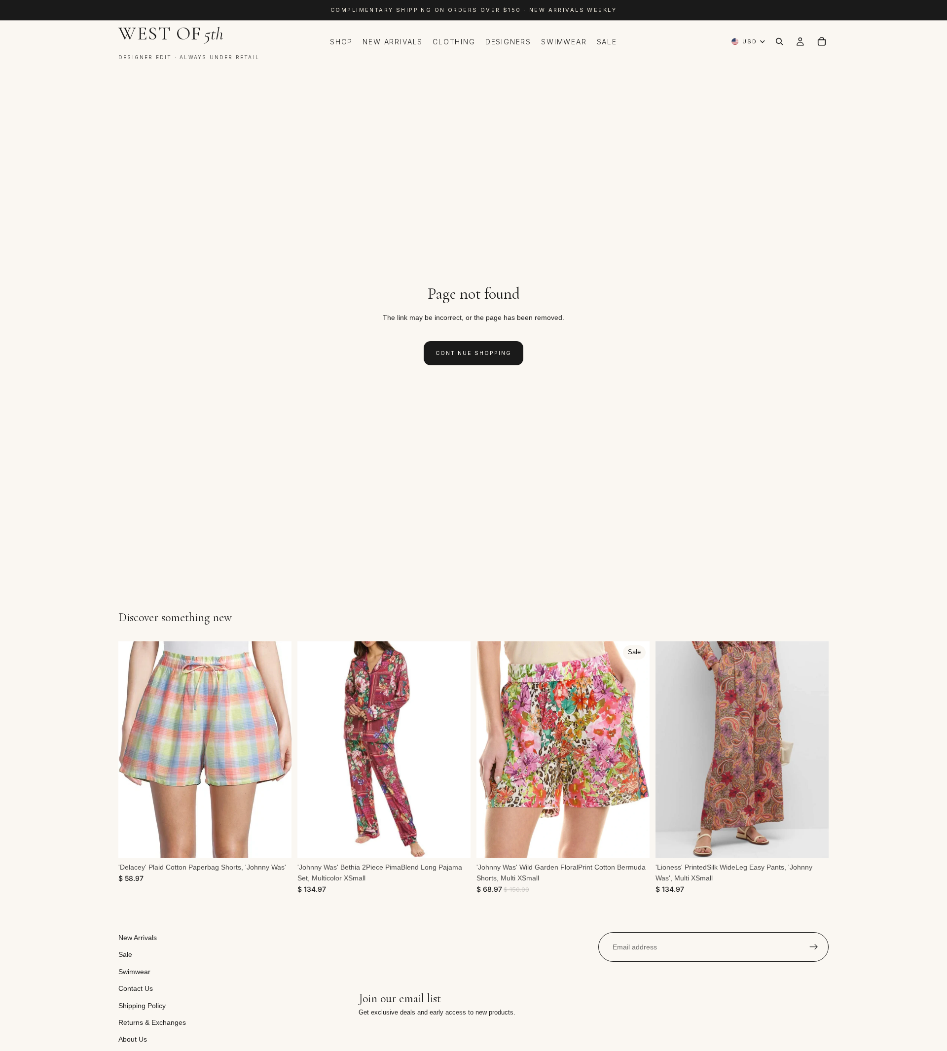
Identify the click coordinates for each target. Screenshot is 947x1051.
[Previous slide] (133, 749)
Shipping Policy (142, 1006)
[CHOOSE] (276, 842)
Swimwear (134, 972)
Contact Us (135, 988)
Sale (125, 955)
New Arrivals (137, 938)
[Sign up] (813, 947)
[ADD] (455, 842)
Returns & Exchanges (152, 1022)
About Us (132, 1039)
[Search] (779, 41)
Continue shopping (473, 353)
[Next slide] (276, 749)
